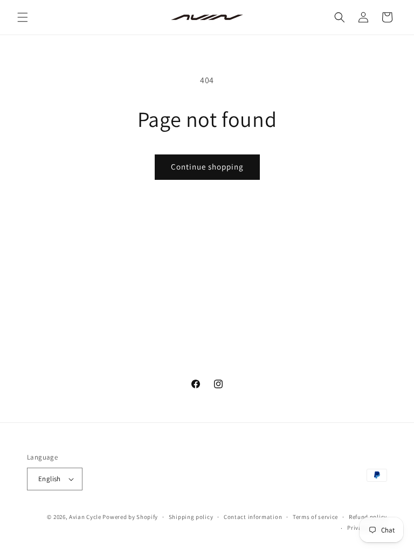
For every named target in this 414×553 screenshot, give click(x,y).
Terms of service (315, 517)
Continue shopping (207, 166)
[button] (22, 17)
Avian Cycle (85, 517)
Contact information (253, 517)
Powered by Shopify (130, 517)
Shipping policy (191, 517)
